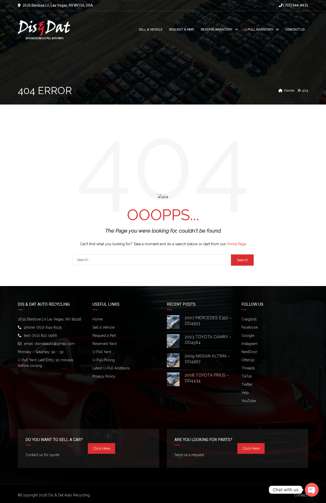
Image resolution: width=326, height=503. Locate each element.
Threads (248, 368)
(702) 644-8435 (295, 5)
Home (97, 319)
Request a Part (104, 335)
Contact (300, 495)
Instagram (249, 344)
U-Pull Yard (101, 352)
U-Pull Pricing (103, 360)
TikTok (246, 376)
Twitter (246, 384)
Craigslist (248, 319)
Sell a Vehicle (103, 327)
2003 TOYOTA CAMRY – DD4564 (208, 339)
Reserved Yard (104, 344)
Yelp (245, 393)
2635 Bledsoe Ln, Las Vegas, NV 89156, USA (58, 5)
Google (247, 335)
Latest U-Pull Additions (111, 368)
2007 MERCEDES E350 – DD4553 (208, 320)
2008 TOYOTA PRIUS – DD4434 (207, 378)
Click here (101, 448)
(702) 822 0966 (44, 335)
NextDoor (249, 352)
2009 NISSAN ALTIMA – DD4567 (207, 359)
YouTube (248, 401)
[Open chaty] (312, 490)
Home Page (236, 244)
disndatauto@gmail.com (55, 344)
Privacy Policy (103, 376)
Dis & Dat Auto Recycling (69, 495)
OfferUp (247, 360)
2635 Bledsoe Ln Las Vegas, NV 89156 (50, 319)
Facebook (249, 327)
